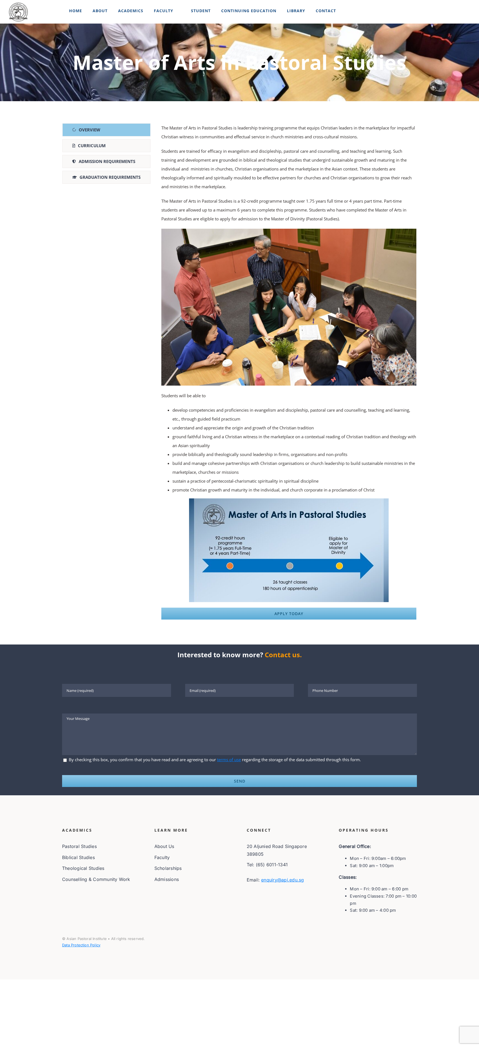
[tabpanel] (288, 371)
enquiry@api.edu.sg (282, 880)
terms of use (229, 759)
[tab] (106, 129)
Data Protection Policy (81, 945)
